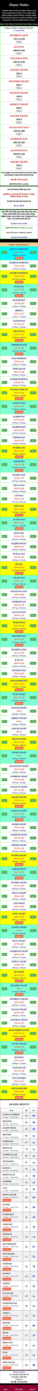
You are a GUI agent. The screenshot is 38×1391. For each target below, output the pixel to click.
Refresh (19, 42)
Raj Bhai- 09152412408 (19, 223)
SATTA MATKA (19, 1372)
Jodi (4, 252)
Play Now (19, 258)
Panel (33, 252)
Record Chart (14, 1117)
